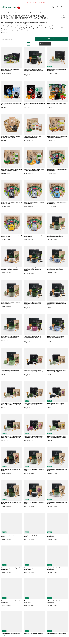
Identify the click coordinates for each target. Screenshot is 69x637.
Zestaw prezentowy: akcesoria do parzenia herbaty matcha (56, 70)
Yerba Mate (21, 12)
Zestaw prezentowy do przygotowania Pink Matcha (11, 535)
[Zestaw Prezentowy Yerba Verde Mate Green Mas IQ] (11, 91)
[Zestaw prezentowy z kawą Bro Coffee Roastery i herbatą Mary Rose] (34, 124)
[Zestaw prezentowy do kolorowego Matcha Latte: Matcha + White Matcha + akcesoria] (57, 358)
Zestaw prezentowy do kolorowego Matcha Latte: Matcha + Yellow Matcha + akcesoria (56, 437)
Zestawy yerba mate (31, 12)
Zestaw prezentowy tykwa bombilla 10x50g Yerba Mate (56, 104)
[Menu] (66, 7)
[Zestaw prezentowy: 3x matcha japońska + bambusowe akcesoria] (11, 57)
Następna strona (44, 43)
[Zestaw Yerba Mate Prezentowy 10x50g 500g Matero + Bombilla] (57, 157)
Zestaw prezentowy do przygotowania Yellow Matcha (34, 535)
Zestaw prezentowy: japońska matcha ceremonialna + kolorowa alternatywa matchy (34, 371)
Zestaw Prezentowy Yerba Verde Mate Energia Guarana (34, 104)
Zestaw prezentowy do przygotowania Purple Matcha (34, 503)
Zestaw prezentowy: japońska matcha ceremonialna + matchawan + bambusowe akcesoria (33, 71)
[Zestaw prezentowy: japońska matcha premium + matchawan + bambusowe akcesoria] (34, 256)
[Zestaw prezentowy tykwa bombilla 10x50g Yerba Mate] (57, 91)
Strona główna (8, 12)
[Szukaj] (53, 7)
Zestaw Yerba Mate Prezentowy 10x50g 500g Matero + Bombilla (57, 170)
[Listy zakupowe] (57, 7)
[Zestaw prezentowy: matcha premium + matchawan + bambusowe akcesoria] (57, 223)
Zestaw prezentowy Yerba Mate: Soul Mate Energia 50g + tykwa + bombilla (10, 137)
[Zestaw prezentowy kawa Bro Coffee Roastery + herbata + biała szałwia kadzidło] (57, 124)
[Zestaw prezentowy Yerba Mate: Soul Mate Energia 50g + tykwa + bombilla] (11, 124)
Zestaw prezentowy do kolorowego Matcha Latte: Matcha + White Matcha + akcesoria (56, 371)
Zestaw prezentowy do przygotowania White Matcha (34, 470)
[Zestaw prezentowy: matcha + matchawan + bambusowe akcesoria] (11, 290)
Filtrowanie (51, 39)
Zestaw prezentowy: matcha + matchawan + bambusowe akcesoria (11, 303)
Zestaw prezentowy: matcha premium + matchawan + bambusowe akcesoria (55, 235)
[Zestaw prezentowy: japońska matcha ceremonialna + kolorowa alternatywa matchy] (34, 358)
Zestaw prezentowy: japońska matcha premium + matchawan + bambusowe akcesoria (32, 269)
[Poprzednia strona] (19, 44)
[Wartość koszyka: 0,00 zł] (61, 7)
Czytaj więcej (4, 32)
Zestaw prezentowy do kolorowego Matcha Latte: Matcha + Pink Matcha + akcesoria (33, 437)
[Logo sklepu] (11, 7)
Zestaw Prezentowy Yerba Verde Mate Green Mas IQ (11, 104)
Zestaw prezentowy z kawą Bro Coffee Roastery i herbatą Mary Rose (32, 137)
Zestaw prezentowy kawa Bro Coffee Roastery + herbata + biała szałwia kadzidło (57, 137)
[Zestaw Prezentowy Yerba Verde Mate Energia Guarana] (34, 91)
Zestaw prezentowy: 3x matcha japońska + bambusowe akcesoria (10, 70)
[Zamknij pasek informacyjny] (65, 2)
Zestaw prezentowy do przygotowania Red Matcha (10, 470)
